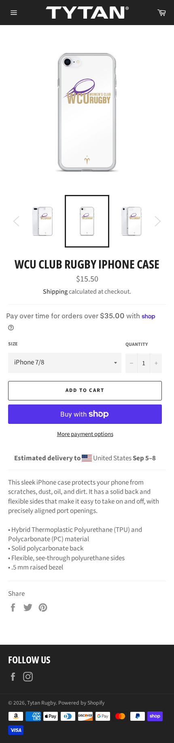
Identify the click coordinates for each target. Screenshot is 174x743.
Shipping (55, 291)
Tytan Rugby (41, 703)
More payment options (85, 434)
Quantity (136, 344)
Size (13, 344)
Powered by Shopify (81, 703)
